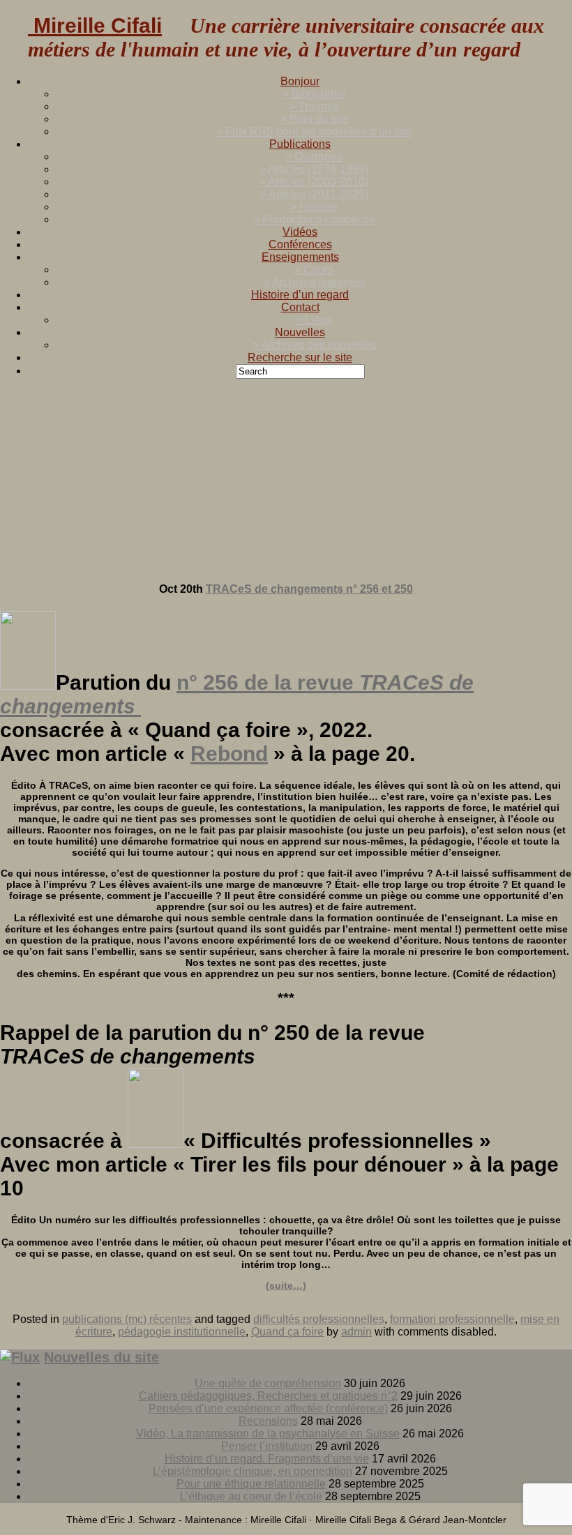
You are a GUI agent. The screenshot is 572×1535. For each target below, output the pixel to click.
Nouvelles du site (101, 1357)
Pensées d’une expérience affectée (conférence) (268, 1408)
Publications (300, 144)
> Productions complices (314, 219)
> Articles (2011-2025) (314, 194)
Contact (300, 307)
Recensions (268, 1421)
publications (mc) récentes (127, 1319)
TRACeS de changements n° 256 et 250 (309, 589)
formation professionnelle (452, 1319)
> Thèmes (314, 106)
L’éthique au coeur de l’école (251, 1496)
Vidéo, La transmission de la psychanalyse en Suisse (268, 1433)
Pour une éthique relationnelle (251, 1484)
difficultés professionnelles (318, 1319)
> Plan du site (314, 119)
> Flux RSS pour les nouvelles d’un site (314, 131)
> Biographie (314, 94)
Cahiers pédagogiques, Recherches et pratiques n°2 (268, 1396)
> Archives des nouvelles (314, 345)
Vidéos (300, 232)
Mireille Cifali (95, 25)
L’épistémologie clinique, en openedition (252, 1471)
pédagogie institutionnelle (182, 1332)
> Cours (313, 269)
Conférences (300, 244)
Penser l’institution (267, 1446)
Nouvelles (300, 332)
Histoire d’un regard (300, 295)
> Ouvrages (314, 156)
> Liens (314, 320)
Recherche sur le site (300, 357)
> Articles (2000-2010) (313, 182)
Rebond (229, 753)
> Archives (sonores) (314, 282)
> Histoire (314, 207)
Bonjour (299, 81)
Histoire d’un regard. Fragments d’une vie (267, 1459)
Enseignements (300, 257)
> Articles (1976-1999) (313, 169)
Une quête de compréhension (268, 1383)
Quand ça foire (287, 1332)
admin (356, 1332)
